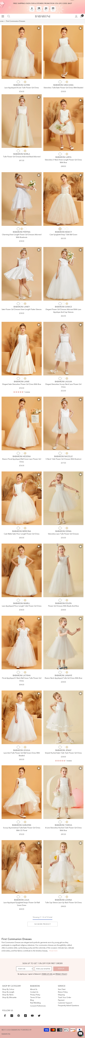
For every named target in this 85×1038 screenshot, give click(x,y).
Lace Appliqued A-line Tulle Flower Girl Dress (21, 88)
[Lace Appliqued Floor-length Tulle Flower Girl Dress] (22, 570)
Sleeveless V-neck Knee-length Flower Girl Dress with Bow (63, 161)
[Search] (8, 16)
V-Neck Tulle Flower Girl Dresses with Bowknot (63, 459)
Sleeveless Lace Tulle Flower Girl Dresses (63, 534)
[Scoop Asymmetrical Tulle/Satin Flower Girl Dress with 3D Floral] (22, 792)
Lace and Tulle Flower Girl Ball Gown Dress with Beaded (22, 754)
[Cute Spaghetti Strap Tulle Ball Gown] (63, 199)
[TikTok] (25, 1015)
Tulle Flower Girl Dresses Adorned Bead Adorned (21, 157)
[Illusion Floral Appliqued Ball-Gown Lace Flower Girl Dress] (22, 423)
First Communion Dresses (15, 21)
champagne (25, 81)
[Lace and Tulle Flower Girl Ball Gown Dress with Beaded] (22, 717)
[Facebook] (5, 1015)
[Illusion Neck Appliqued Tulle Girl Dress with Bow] (63, 642)
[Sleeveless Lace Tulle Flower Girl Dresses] (63, 498)
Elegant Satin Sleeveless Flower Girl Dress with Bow (21, 384)
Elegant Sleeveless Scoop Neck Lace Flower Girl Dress (63, 386)
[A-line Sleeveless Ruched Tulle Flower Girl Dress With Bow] (63, 792)
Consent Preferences (38, 1006)
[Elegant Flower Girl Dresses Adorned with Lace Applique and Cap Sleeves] (63, 274)
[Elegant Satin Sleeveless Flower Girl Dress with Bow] (22, 348)
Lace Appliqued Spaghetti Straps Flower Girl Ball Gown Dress (21, 904)
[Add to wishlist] (39, 28)
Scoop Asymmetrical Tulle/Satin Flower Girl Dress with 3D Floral (21, 829)
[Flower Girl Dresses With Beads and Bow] (63, 570)
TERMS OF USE (47, 974)
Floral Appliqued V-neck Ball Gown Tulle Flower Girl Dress (21, 679)
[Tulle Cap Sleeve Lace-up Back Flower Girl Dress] (63, 867)
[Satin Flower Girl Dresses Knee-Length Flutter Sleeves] (22, 274)
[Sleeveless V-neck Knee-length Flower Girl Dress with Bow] (63, 124)
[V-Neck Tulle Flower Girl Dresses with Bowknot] (63, 423)
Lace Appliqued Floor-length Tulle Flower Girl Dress (21, 606)
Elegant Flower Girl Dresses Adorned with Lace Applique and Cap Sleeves (63, 311)
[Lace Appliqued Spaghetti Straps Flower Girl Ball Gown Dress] (22, 867)
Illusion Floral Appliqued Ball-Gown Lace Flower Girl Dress (21, 460)
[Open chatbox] (80, 1034)
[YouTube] (32, 1015)
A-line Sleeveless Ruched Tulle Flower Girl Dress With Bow (63, 829)
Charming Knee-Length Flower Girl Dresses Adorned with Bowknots (21, 236)
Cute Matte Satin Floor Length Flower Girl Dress (21, 534)
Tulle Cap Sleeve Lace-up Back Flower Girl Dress (63, 903)
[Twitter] (39, 1015)
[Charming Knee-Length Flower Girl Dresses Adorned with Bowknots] (22, 199)
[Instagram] (11, 1015)
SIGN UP (61, 969)
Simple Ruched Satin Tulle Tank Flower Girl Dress (63, 753)
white (21, 81)
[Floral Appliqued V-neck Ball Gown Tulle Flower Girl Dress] (22, 642)
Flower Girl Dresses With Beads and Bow (63, 606)
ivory (18, 81)
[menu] (3, 16)
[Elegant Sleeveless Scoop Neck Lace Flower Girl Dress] (63, 348)
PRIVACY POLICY (61, 974)
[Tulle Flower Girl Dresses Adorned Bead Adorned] (22, 121)
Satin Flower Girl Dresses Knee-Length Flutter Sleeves (22, 309)
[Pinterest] (18, 1015)
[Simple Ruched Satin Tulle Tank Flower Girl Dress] (63, 717)
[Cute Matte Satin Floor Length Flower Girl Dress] (22, 498)
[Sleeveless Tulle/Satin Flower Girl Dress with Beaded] (63, 52)
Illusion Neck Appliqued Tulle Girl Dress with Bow (63, 678)
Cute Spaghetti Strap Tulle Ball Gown (63, 235)
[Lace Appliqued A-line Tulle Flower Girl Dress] (22, 52)
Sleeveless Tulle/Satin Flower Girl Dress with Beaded (63, 88)
